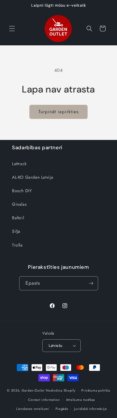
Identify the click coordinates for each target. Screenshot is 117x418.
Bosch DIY (22, 191)
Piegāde (62, 408)
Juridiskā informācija (90, 408)
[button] (12, 28)
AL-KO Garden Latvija (32, 177)
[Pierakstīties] (91, 283)
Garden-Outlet (33, 390)
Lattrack (19, 164)
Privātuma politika (95, 390)
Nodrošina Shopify (61, 390)
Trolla (17, 245)
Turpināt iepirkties (58, 111)
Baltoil (18, 218)
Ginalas (19, 204)
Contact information (44, 399)
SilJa (16, 231)
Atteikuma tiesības (80, 399)
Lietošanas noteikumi (33, 408)
